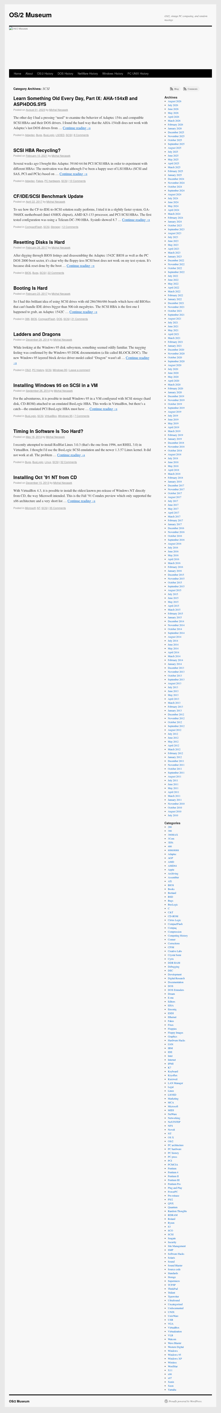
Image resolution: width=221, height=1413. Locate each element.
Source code (174, 1269)
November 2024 (176, 182)
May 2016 (173, 555)
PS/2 (170, 1199)
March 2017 (174, 516)
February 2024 (175, 217)
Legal (171, 1087)
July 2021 (173, 322)
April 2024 (173, 209)
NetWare (172, 1114)
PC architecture (175, 1145)
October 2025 (175, 140)
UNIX (171, 1312)
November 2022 (176, 264)
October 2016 (175, 535)
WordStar (173, 1366)
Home (17, 73)
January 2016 (175, 570)
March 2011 (174, 795)
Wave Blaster (174, 1343)
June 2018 (173, 462)
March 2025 (174, 167)
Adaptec (30, 135)
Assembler (173, 877)
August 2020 (174, 365)
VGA (171, 1323)
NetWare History (88, 73)
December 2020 (176, 349)
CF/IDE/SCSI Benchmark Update (48, 196)
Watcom (172, 1339)
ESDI (171, 1013)
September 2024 (176, 190)
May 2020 (173, 376)
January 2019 (175, 438)
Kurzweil (172, 1079)
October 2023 (175, 225)
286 (170, 827)
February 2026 (175, 124)
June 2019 (173, 419)
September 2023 (176, 229)
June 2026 (173, 109)
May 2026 (173, 112)
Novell (171, 1129)
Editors (171, 1001)
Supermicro (174, 1281)
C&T (170, 912)
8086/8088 (173, 850)
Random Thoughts (177, 1211)
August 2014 (174, 636)
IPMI (171, 1063)
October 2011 (175, 768)
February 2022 (175, 295)
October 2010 (175, 807)
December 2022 (176, 260)
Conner (171, 939)
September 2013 (176, 679)
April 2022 (173, 287)
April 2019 (173, 427)
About (29, 73)
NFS (170, 1125)
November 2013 (176, 671)
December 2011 (176, 761)
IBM (170, 1048)
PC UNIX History (138, 73)
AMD (171, 861)
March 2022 (174, 291)
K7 (169, 1067)
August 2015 (174, 590)
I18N (170, 1044)
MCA (171, 1102)
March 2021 (174, 338)
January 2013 (175, 710)
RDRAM (173, 1215)
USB (170, 1319)
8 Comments (81, 135)
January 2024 (175, 221)
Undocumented (175, 1308)
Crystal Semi (174, 955)
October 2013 (175, 675)
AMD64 (172, 865)
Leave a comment (79, 370)
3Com (171, 838)
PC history (38, 370)
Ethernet (172, 1017)
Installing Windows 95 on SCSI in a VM (55, 385)
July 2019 (173, 415)
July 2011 (173, 780)
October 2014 (175, 629)
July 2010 (173, 815)
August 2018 (174, 454)
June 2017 (173, 504)
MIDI (171, 1110)
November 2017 (176, 489)
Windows (173, 1350)
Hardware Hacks (176, 1040)
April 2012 (173, 745)
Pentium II (173, 1176)
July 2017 (173, 501)
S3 (169, 1226)
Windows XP (175, 1358)
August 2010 (174, 811)
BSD (170, 896)
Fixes (171, 1024)
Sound (171, 1261)
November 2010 (176, 803)
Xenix (171, 1381)
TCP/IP (172, 1284)
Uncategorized (175, 1304)
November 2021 (176, 307)
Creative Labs (175, 951)
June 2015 (173, 598)
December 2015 (176, 574)
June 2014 (173, 644)
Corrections (174, 943)
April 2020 (173, 380)
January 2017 (175, 524)
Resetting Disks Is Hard (39, 242)
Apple (171, 869)
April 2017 (173, 512)
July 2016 (173, 547)
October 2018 (175, 450)
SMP (170, 1250)
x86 (170, 1374)
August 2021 (174, 318)
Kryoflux (172, 1075)
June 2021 (173, 326)
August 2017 (174, 497)
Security (172, 1242)
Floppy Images (175, 1032)
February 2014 (175, 660)
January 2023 (175, 256)
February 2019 (175, 435)
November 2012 (176, 718)
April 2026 (173, 116)
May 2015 (173, 601)
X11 (170, 1370)
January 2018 (175, 481)
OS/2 (28, 370)
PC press (172, 1156)
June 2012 (173, 737)
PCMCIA (173, 1164)
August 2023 (174, 233)
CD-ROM (173, 916)
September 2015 (176, 586)
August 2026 (174, 101)
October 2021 (175, 310)
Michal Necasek (58, 109)
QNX (171, 1203)
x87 (170, 1378)
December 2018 (176, 442)
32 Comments (68, 462)
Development (175, 974)
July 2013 (173, 687)
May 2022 (173, 283)
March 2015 (174, 609)
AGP (170, 858)
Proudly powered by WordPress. (185, 1401)
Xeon (171, 1385)
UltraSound (174, 1300)
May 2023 (173, 244)
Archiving (173, 873)
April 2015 (173, 605)
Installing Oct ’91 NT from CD (45, 477)
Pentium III (174, 1180)
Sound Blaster (175, 1265)
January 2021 (175, 345)
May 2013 (173, 695)
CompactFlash (33, 227)
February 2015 (175, 613)
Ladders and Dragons (37, 334)
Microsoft (30, 508)
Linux (48, 462)
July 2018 (173, 458)
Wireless (172, 1362)
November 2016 (176, 532)
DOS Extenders (176, 990)
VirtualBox (51, 416)
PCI (170, 1160)
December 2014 (176, 621)
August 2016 (174, 543)
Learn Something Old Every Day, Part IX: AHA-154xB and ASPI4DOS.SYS (75, 101)
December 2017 (176, 485)
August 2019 (174, 411)
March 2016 (174, 563)
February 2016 (175, 567)
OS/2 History (45, 73)
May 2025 (173, 159)
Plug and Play (175, 1187)
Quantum (172, 1207)
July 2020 (173, 369)
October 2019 (175, 404)
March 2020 (174, 384)
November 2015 (176, 578)
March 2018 (174, 473)
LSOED (60, 135)
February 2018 (175, 477)
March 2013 (174, 702)
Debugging (173, 966)
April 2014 (173, 652)
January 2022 (175, 299)
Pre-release (173, 1195)
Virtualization (175, 1331)
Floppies (172, 1028)
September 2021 (176, 314)
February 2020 (175, 388)
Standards (173, 1273)
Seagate (172, 1238)
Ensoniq (172, 1009)
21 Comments (79, 319)
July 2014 (173, 640)
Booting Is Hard (30, 288)
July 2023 (173, 237)
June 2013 (173, 691)
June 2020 (173, 372)
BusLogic (48, 135)
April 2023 (173, 248)
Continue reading (77, 127)
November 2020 (176, 353)
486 (170, 846)
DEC (170, 970)
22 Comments (56, 272)
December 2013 (176, 667)
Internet (172, 1059)
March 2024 (174, 213)
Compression (175, 931)
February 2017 (175, 520)
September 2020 (176, 361)
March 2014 (174, 656)
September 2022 (176, 272)
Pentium (172, 1168)
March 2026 (174, 120)
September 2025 (176, 144)
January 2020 (175, 392)
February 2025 (175, 171)
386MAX (173, 834)
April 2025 (173, 163)
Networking (174, 1118)
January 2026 (175, 128)
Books (171, 889)
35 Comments (57, 508)
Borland (172, 892)
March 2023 (174, 252)
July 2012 (173, 733)
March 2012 (174, 749)
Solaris (171, 1257)
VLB (170, 1335)
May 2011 (173, 788)
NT (38, 508)
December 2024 (176, 178)
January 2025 (175, 175)
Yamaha (172, 1389)
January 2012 (175, 757)
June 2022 (173, 279)
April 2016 (173, 559)
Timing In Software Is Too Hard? (48, 431)
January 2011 (175, 799)
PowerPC (173, 1191)
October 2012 (175, 722)
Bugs (39, 135)
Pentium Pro (174, 1184)
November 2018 (176, 446)
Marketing (173, 1098)
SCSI (69, 135)
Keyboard (173, 1071)
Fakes (39, 181)
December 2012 (176, 714)
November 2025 (176, 136)
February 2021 (175, 341)
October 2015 (175, 582)
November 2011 (176, 764)
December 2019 (176, 396)
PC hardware (52, 181)
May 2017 (173, 508)
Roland (171, 1218)
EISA (171, 1005)
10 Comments (77, 181)
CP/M (171, 947)
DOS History (65, 73)
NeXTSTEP (174, 1121)
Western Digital (176, 1347)
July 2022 (173, 275)
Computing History (178, 935)
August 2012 (174, 730)
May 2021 (173, 330)
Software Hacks (176, 1253)
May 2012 (173, 741)
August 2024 (174, 194)
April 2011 (173, 792)
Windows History (112, 73)
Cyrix (171, 958)
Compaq (172, 927)
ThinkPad (173, 1288)
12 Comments (70, 227)
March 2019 (174, 431)
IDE (170, 1052)
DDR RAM (174, 962)
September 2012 (176, 726)
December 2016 (176, 528)
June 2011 (173, 784)
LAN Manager (175, 1083)
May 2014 (173, 648)
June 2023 (173, 241)
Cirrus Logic (174, 920)
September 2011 (176, 772)
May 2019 (173, 423)
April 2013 (173, 698)
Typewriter (173, 1296)
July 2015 (173, 594)
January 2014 (175, 664)
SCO (170, 1230)
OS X (171, 1137)
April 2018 (173, 470)
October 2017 (175, 493)
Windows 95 (60, 370)
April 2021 (173, 334)
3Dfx (170, 842)
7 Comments (81, 416)
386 (27, 319)
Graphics (172, 1036)
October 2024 (175, 186)
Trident (171, 1292)
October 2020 (175, 357)
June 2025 (173, 155)
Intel (170, 1055)
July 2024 (173, 198)
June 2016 (173, 551)
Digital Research (176, 978)
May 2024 (173, 206)
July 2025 (173, 151)
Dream (171, 993)
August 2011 (174, 776)
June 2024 (173, 202)
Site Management (177, 1246)
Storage (55, 227)
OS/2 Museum (30, 14)
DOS (59, 319)
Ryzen (171, 1222)
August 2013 (174, 683)
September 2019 (176, 407)
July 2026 (173, 105)
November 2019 (176, 400)
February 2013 (175, 706)
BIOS (28, 272)
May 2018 (173, 466)
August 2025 (174, 147)
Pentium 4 (173, 1172)
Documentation (175, 982)
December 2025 (176, 132)
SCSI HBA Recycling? (37, 150)
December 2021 (176, 303)
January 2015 (175, 617)
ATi (170, 881)
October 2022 (175, 268)
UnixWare (173, 1315)
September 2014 (176, 632)
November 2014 (176, 625)
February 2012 (175, 753)
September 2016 (176, 539)
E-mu (171, 997)
